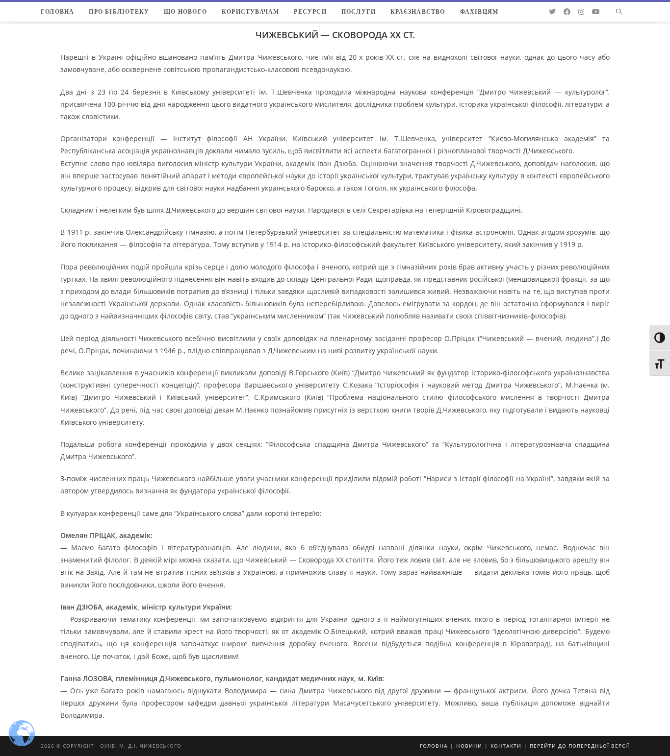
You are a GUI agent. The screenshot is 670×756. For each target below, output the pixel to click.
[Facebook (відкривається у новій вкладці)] (567, 11)
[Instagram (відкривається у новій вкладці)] (581, 11)
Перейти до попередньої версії (579, 745)
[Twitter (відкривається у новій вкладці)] (552, 11)
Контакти (505, 745)
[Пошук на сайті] (619, 12)
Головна (434, 745)
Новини (469, 745)
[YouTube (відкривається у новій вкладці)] (596, 11)
